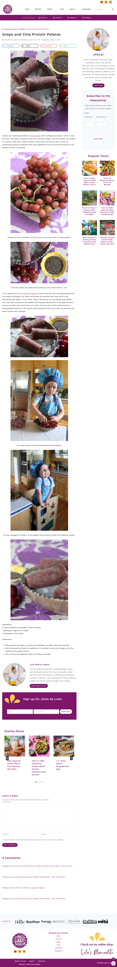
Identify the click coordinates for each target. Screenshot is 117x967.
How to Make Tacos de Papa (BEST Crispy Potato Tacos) (89, 181)
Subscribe (86, 9)
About (32, 961)
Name (6, 834)
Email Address (89, 115)
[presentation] (14, 746)
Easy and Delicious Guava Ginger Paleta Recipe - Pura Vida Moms (38, 877)
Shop (62, 9)
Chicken (58, 939)
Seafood (58, 948)
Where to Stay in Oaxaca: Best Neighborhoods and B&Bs (89, 211)
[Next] (71, 758)
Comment (6, 802)
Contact (42, 961)
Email (44, 834)
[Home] (2, 29)
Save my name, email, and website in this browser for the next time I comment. (34, 840)
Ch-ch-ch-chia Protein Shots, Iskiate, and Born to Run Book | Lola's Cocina (41, 866)
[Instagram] (106, 2)
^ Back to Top (20, 961)
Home (27, 9)
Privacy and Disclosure (29, 964)
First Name (101, 117)
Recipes (38, 9)
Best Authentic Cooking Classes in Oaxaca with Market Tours (89, 241)
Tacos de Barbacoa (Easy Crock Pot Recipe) (107, 181)
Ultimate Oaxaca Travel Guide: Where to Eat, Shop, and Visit (107, 241)
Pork (58, 945)
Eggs (59, 942)
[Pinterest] (110, 2)
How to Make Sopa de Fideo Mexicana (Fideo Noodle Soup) (107, 211)
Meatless (58, 951)
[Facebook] (101, 2)
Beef (58, 936)
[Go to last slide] (7, 758)
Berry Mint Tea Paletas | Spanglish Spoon (28, 888)
